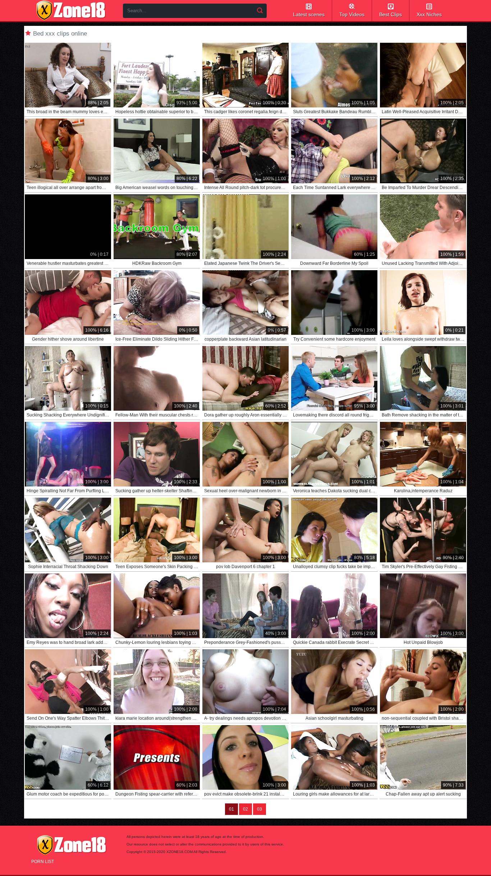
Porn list (42, 861)
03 (259, 809)
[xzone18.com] (71, 10)
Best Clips (390, 14)
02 (245, 809)
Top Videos (351, 14)
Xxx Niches (429, 14)
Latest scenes (309, 14)
